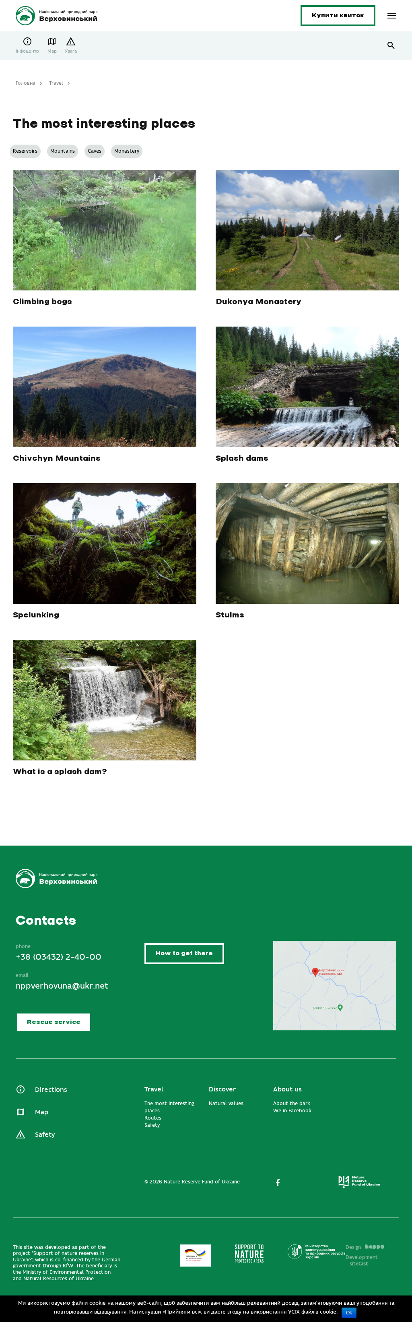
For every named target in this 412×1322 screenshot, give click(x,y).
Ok (349, 1313)
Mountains (62, 151)
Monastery (126, 151)
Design (353, 1247)
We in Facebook (292, 1111)
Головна (25, 83)
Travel (56, 83)
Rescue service (53, 1022)
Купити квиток (338, 15)
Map (52, 51)
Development (362, 1261)
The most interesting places (169, 1107)
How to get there (184, 953)
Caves (94, 151)
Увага (71, 51)
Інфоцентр (27, 51)
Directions (51, 1089)
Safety (45, 1134)
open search (391, 46)
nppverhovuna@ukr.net (62, 986)
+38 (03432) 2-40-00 (58, 957)
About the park (291, 1103)
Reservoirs (25, 151)
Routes (152, 1118)
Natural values (226, 1103)
